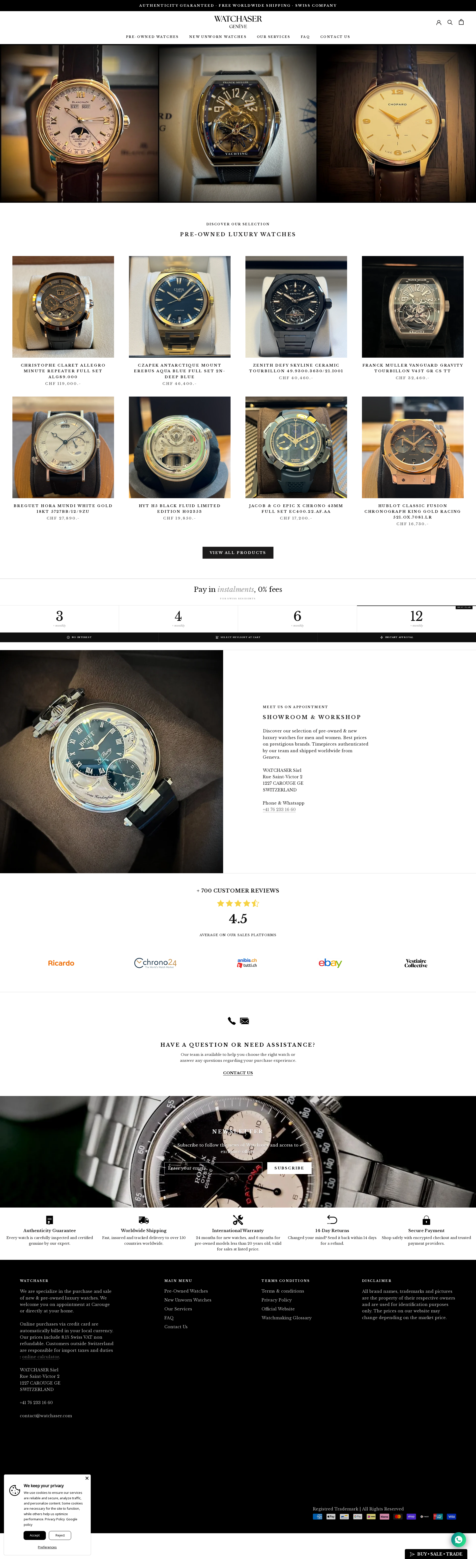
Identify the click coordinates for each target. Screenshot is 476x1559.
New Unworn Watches (217, 37)
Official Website (278, 1308)
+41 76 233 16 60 (279, 809)
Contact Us (335, 37)
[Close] (87, 1478)
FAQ (305, 37)
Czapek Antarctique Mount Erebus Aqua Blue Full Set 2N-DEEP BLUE (179, 371)
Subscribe (289, 1168)
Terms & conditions (283, 1291)
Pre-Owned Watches (152, 37)
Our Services (273, 37)
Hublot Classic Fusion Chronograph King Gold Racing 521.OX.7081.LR (412, 512)
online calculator (40, 1356)
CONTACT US (238, 1072)
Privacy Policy (277, 1300)
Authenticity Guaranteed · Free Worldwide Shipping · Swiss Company (238, 5)
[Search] (450, 22)
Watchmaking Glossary (287, 1317)
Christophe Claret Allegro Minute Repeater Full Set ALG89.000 (63, 371)
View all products (238, 552)
